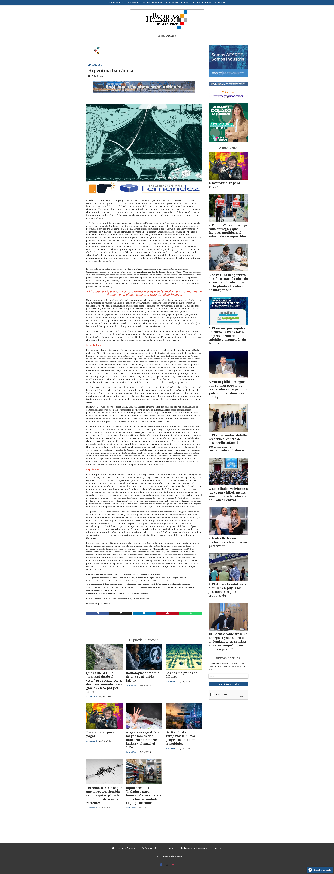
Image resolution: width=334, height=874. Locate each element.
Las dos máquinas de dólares (181, 675)
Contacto (218, 847)
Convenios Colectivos (177, 2)
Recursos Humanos (152, 2)
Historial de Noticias (124, 847)
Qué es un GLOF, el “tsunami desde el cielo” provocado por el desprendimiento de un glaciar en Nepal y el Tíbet (104, 682)
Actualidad (114, 2)
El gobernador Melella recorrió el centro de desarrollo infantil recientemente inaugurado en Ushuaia (228, 442)
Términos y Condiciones (195, 847)
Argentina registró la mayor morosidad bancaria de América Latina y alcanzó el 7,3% (142, 739)
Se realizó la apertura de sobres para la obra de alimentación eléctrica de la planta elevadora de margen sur (228, 282)
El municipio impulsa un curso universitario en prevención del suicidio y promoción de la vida (227, 335)
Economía (133, 2)
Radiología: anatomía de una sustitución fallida (142, 677)
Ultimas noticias (227, 658)
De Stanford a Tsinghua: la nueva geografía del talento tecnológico (182, 737)
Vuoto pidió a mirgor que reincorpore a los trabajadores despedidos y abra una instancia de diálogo (228, 389)
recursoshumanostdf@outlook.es (167, 856)
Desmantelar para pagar (100, 734)
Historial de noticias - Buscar (207, 2)
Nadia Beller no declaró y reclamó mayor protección (228, 542)
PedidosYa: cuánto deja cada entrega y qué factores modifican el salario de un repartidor (228, 230)
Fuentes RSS (150, 847)
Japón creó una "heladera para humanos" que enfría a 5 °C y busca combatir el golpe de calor (143, 795)
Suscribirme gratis (228, 684)
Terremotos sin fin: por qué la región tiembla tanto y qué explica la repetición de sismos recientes (104, 795)
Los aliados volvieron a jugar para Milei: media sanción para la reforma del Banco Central (228, 494)
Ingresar (170, 847)
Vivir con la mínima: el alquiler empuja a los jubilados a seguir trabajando (228, 590)
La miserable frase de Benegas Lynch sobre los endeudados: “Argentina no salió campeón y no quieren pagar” (228, 641)
